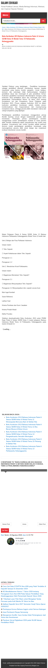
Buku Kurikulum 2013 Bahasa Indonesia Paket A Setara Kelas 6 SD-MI (22, 47)
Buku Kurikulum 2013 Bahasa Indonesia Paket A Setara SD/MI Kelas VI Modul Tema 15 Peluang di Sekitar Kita (23, 441)
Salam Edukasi (9, 3)
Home (24, 524)
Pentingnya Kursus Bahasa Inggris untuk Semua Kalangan (24, 609)
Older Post (42, 524)
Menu (6, 15)
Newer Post (6, 524)
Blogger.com (35, 665)
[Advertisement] (24, 66)
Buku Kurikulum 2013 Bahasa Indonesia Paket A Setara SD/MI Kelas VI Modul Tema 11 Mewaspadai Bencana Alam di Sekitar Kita (23, 419)
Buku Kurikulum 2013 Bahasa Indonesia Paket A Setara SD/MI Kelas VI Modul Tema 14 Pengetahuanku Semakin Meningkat (23, 434)
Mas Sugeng (21, 665)
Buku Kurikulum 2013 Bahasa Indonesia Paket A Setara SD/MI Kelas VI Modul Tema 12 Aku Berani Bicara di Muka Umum (23, 427)
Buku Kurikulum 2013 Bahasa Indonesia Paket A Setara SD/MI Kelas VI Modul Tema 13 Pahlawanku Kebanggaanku (23, 448)
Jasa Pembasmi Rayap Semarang (15, 612)
